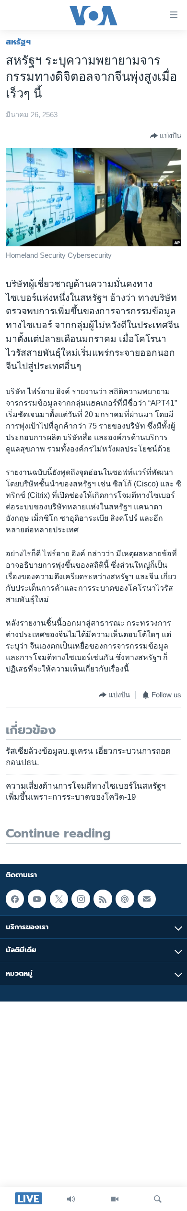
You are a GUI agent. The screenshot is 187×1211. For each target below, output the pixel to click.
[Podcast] (125, 899)
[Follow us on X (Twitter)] (59, 899)
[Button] (165, 136)
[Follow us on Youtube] (37, 899)
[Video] (114, 1199)
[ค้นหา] (157, 1199)
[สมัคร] (147, 899)
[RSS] (103, 899)
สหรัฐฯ (18, 41)
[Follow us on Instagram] (80, 899)
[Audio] (71, 1199)
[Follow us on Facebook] (15, 899)
